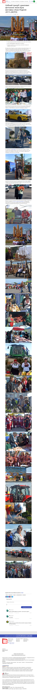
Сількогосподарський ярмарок (18, 201)
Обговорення (17, 1)
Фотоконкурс (27, 1)
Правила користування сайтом (18, 653)
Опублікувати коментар (26, 607)
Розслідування (22, 1)
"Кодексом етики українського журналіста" (19, 657)
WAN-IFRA (3, 661)
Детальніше (10, 640)
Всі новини (13, 1)
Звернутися (18, 640)
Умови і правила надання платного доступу (18, 655)
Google (22, 592)
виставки (14, 149)
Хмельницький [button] (8, 1)
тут (24, 658)
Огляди (3, 651)
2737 (18, 14)
